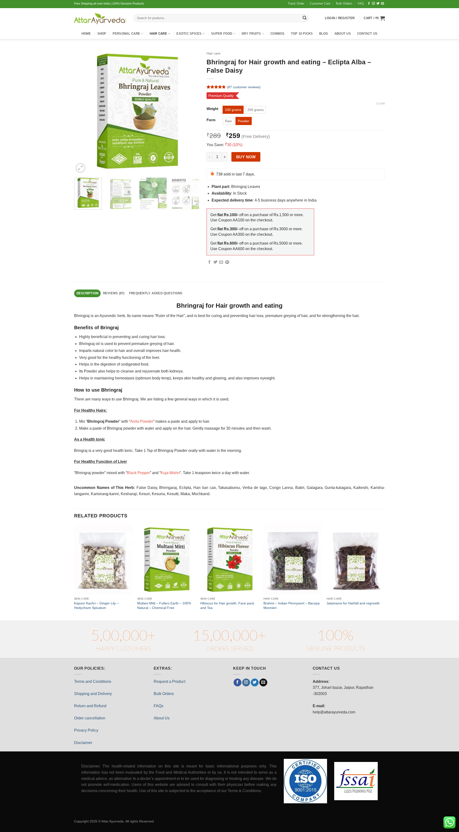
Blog (323, 33)
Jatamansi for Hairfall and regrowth (353, 603)
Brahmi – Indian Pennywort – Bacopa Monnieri (291, 605)
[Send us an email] (382, 3)
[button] (374, 18)
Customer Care (320, 3)
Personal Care (126, 33)
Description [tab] (87, 293)
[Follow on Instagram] (373, 3)
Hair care (158, 33)
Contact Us (367, 33)
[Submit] (305, 18)
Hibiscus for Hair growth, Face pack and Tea (227, 605)
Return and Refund (90, 706)
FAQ (361, 3)
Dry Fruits (251, 33)
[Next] (190, 111)
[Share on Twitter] (215, 262)
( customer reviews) (244, 87)
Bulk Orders (344, 3)
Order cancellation (89, 718)
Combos (277, 33)
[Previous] (82, 111)
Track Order (296, 3)
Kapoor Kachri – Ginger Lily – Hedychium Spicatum (96, 605)
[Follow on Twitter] (378, 3)
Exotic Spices (189, 33)
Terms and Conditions (92, 681)
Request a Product (169, 681)
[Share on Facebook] (209, 262)
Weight (212, 109)
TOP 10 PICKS (302, 33)
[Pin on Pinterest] (227, 262)
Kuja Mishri (170, 473)
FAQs (158, 706)
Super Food (221, 33)
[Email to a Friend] (221, 262)
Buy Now (246, 157)
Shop (101, 33)
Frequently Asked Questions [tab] (156, 293)
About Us (161, 718)
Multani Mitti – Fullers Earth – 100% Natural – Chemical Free (164, 605)
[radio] (233, 109)
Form (211, 120)
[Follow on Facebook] (368, 3)
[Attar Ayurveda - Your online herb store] (100, 18)
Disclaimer (83, 743)
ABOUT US (342, 33)
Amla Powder (141, 421)
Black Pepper (138, 473)
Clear (380, 103)
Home (86, 33)
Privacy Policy (86, 730)
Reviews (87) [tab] (114, 293)
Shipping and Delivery (93, 694)
